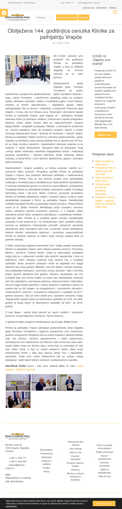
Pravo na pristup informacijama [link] (104, 447)
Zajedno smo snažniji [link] (104, 135)
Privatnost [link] (102, 8)
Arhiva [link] (47, 471)
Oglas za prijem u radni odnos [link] (104, 162)
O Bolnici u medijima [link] (47, 462)
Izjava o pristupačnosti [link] (104, 457)
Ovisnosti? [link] (83, 17)
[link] (4, 13)
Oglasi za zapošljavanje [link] (104, 471)
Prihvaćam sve (104, 503)
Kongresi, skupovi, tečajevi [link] (75, 464)
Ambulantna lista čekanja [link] (75, 443)
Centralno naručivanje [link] (66, 17)
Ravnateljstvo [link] (46, 449)
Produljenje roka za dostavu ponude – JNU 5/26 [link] (105, 171)
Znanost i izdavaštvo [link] (75, 457)
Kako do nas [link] (88, 8)
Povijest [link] (46, 467)
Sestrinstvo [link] (46, 457)
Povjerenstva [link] (46, 453)
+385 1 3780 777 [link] (67, 2)
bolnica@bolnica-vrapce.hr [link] (89, 2)
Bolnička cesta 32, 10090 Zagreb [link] (21, 2)
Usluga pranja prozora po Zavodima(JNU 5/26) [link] (102, 189)
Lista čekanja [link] (75, 448)
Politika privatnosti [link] (104, 451)
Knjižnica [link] (75, 469)
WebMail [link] (113, 8)
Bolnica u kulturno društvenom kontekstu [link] (75, 476)
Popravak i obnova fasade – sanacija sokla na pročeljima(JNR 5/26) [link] (105, 202)
